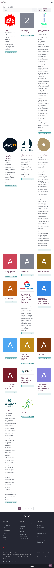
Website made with (25, 566)
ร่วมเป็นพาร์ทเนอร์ (24, 538)
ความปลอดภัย (40, 542)
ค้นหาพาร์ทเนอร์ (23, 536)
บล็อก (38, 536)
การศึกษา (22, 531)
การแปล (4, 539)
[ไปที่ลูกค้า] (10, 20)
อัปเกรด (21, 528)
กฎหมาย (38, 541)
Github (4, 535)
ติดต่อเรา (38, 529)
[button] (52, 2)
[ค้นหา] (34, 10)
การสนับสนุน (22, 526)
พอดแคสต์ (39, 535)
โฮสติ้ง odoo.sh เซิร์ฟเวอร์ (26, 524)
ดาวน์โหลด (5, 533)
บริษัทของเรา (39, 524)
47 (32, 508)
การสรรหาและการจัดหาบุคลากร (11, 52)
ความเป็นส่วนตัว (45, 541)
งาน (37, 530)
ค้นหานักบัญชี (23, 534)
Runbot (4, 537)
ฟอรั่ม (4, 527)
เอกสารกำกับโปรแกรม (8, 525)
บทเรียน (4, 524)
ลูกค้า (38, 538)
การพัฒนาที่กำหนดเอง (24, 530)
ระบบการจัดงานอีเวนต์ (41, 533)
